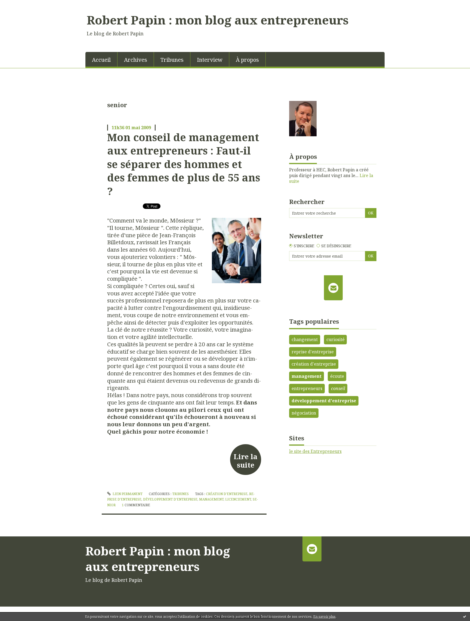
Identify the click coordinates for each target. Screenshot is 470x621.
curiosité (335, 339)
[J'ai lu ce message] (464, 616)
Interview (209, 59)
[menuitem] (101, 59)
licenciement (238, 499)
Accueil (101, 59)
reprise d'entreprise (313, 352)
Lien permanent (127, 494)
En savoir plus (324, 616)
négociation (304, 413)
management (211, 499)
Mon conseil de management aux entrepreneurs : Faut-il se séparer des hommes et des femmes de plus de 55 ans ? (183, 164)
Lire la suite (245, 460)
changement (305, 339)
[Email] (333, 287)
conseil (338, 388)
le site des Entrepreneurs (315, 451)
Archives (135, 59)
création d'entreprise (227, 494)
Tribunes (172, 59)
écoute (337, 376)
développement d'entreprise (170, 499)
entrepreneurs (307, 388)
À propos (247, 59)
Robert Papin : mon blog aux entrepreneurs (217, 20)
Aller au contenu (20, 5)
